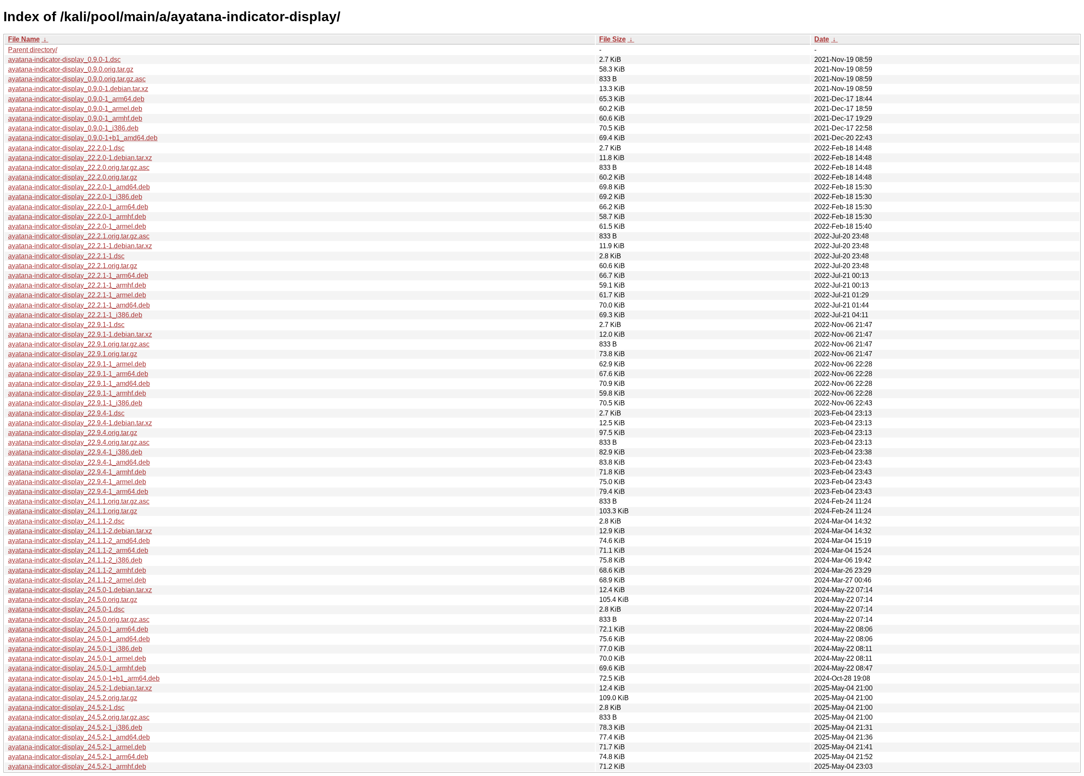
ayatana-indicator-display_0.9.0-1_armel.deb (75, 108)
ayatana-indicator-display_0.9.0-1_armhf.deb (75, 118)
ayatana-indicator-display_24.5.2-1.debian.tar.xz (80, 688)
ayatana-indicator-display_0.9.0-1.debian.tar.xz (78, 88)
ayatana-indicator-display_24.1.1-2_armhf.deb (77, 570)
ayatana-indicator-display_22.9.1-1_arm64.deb (78, 373)
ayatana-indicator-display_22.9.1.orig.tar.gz (72, 354)
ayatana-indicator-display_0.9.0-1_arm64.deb (76, 99)
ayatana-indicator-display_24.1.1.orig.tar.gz (72, 511)
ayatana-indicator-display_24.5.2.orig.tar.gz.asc (78, 717)
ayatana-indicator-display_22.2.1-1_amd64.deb (79, 305)
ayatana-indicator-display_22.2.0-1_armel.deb (77, 226)
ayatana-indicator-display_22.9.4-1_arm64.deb (78, 491)
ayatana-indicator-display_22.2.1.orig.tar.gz (72, 265)
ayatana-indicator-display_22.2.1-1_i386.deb (75, 315)
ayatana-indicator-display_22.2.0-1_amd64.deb (79, 187)
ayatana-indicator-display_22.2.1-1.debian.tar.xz (80, 245)
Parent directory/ (32, 49)
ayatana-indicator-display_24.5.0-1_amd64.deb (79, 639)
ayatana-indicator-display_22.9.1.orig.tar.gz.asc (78, 344)
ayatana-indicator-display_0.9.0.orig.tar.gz (70, 69)
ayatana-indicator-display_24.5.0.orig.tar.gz (72, 599)
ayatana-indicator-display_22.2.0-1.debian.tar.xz (80, 157)
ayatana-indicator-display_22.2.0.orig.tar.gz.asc (78, 167)
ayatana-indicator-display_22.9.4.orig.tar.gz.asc (78, 442)
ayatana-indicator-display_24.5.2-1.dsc (66, 707)
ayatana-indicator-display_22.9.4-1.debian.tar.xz (80, 423)
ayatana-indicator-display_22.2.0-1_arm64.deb (78, 207)
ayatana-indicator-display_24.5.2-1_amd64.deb (79, 737)
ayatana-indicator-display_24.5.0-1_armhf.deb (77, 668)
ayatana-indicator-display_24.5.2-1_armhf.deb (77, 766)
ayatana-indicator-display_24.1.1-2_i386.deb (75, 560)
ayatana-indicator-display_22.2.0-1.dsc (66, 148)
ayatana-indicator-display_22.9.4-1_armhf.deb (77, 472)
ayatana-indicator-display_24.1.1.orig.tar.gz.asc (78, 501)
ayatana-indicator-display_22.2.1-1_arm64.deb (78, 275)
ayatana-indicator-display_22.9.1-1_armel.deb (77, 364)
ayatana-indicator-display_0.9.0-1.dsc (64, 59)
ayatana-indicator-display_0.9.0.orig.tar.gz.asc (77, 79)
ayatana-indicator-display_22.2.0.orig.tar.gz (72, 177)
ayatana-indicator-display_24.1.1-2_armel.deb (77, 580)
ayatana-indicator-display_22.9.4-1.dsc (66, 413)
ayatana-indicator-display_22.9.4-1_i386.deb (75, 452)
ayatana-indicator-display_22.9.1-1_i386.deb (75, 403)
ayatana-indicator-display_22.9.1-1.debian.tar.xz (80, 334)
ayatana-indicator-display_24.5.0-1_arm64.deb (78, 629)
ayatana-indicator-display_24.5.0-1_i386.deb (75, 648)
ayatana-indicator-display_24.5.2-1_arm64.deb (78, 756)
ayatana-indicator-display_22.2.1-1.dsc (66, 256)
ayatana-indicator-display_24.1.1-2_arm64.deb (78, 550)
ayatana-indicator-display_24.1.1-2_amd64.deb (79, 540)
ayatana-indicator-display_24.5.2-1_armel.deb (77, 747)
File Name (24, 39)
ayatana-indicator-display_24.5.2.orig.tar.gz (72, 697)
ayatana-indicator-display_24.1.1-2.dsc (66, 521)
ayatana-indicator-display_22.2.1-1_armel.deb (77, 295)
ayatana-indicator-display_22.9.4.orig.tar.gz (72, 432)
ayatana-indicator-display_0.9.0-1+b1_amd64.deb (83, 137)
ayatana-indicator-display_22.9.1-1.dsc (66, 324)
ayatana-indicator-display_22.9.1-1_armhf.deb (77, 393)
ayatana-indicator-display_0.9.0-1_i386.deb (73, 128)
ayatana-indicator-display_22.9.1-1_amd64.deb (79, 383)
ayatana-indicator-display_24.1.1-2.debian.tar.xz (80, 531)
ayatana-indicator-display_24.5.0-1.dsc (66, 609)
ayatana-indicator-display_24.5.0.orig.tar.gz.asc (78, 619)
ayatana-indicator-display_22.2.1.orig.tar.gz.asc (78, 236)
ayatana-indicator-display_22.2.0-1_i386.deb (75, 196)
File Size (612, 39)
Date (821, 39)
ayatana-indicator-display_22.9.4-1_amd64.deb (79, 462)
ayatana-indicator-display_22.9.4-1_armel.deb (77, 481)
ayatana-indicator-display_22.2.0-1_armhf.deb (77, 216)
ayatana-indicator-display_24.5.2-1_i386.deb (75, 727)
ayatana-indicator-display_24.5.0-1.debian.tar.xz (80, 589)
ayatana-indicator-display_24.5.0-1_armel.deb (77, 658)
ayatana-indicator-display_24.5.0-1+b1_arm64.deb (84, 678)
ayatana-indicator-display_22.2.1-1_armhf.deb (77, 285)
